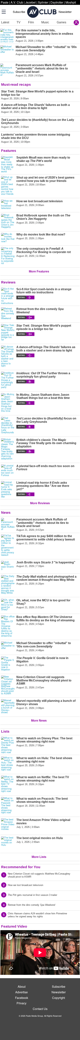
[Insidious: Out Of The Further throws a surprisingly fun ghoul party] (8, 380)
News (6, 512)
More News (39, 720)
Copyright (58, 998)
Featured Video (14, 926)
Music (45, 22)
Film (31, 22)
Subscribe (19, 12)
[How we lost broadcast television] (8, 204)
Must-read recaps (16, 84)
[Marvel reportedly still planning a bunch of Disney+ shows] (8, 706)
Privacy (21, 1003)
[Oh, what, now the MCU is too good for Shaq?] (8, 605)
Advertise (21, 992)
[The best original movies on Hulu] (8, 843)
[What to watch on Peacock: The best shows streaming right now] (8, 805)
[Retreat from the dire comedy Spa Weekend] (8, 313)
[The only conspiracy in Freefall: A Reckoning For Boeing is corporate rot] (8, 255)
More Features (39, 271)
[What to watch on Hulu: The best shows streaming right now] (8, 764)
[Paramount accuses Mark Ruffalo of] (8, 524)
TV (18, 22)
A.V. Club (17, 2)
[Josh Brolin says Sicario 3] (8, 565)
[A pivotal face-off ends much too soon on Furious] (8, 470)
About (21, 986)
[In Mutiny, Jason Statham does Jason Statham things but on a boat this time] (8, 402)
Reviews (8, 282)
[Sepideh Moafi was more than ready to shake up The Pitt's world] (8, 164)
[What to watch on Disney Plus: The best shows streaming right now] (8, 745)
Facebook (21, 998)
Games (61, 22)
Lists (5, 731)
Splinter (43, 2)
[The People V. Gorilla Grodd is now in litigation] (8, 663)
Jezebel (30, 2)
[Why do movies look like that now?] (8, 237)
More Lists (39, 856)
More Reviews (40, 503)
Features (8, 151)
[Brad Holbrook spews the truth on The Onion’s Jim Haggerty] (8, 221)
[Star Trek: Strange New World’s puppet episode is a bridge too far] (8, 332)
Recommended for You (20, 867)
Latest (5, 22)
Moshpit (70, 2)
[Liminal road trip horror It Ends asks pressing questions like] (8, 489)
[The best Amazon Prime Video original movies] (8, 825)
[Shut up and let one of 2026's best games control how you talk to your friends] (8, 185)
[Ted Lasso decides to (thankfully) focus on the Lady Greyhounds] (8, 425)
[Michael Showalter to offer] (8, 646)
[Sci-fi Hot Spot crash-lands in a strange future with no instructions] (8, 296)
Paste (4, 2)
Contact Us (40, 1009)
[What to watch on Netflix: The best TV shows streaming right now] (8, 784)
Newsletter (65, 12)
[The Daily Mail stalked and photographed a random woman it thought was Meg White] (8, 584)
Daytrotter (56, 2)
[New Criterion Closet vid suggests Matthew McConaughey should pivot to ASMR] (8, 685)
